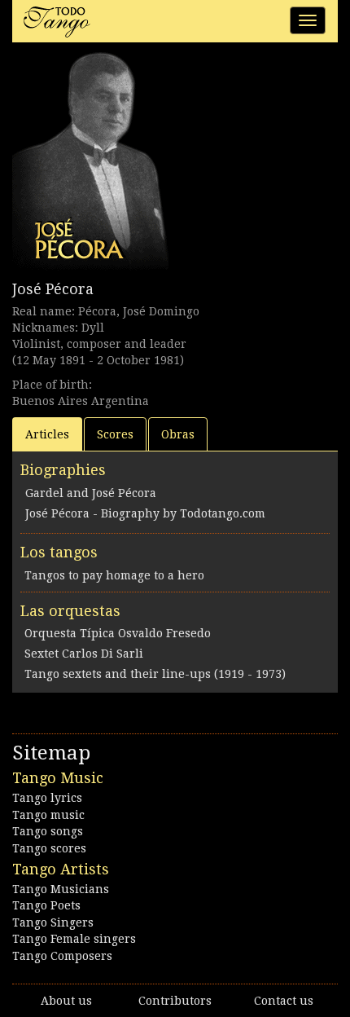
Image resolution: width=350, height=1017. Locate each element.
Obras (178, 434)
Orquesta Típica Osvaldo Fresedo (117, 633)
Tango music (48, 814)
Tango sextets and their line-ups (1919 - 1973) (155, 673)
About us (66, 1000)
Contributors (175, 1000)
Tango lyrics (47, 797)
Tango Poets (46, 905)
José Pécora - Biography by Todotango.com (145, 513)
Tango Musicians (60, 889)
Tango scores (49, 848)
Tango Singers (53, 922)
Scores (115, 434)
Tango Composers (62, 955)
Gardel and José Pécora (90, 493)
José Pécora (53, 288)
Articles (47, 434)
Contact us (283, 1000)
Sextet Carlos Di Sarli (83, 653)
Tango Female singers (74, 938)
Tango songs (47, 831)
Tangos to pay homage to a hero (114, 575)
